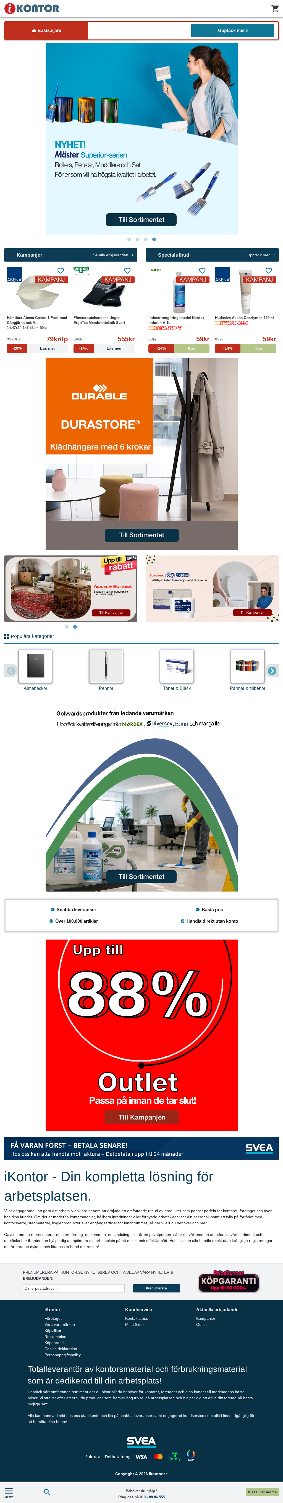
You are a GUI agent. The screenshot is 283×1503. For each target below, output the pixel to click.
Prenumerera (156, 1288)
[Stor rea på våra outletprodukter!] (141, 1035)
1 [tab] (129, 239)
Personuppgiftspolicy (62, 1355)
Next (272, 670)
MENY (8, 1497)
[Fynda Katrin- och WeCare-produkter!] (70, 588)
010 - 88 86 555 (152, 1497)
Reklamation (55, 1336)
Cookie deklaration (60, 1349)
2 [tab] (137, 239)
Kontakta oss (136, 1318)
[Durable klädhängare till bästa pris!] (141, 454)
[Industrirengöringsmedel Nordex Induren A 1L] (178, 292)
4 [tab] (154, 239)
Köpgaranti (54, 1342)
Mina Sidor (134, 1324)
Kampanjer (205, 1318)
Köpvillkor (52, 1330)
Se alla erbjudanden (111, 255)
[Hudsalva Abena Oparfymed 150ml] (245, 292)
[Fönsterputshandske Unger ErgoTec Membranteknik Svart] (104, 292)
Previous (11, 670)
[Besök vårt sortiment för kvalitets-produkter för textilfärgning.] (141, 139)
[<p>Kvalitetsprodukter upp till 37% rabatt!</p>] (212, 588)
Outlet (201, 1324)
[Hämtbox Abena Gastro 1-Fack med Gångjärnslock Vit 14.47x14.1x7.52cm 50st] (37, 292)
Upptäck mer (231, 30)
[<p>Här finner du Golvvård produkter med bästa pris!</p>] (141, 796)
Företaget (53, 1318)
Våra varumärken (59, 1324)
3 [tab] (145, 239)
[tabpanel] (141, 139)
